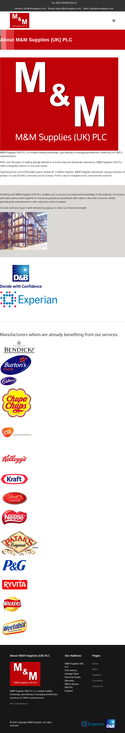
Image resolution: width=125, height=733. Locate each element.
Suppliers (96, 675)
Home (95, 663)
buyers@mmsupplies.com (68, 8)
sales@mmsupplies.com (101, 8)
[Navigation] (113, 20)
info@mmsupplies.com (34, 8)
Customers (97, 680)
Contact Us (97, 686)
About (95, 669)
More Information (19, 703)
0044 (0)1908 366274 (66, 3)
